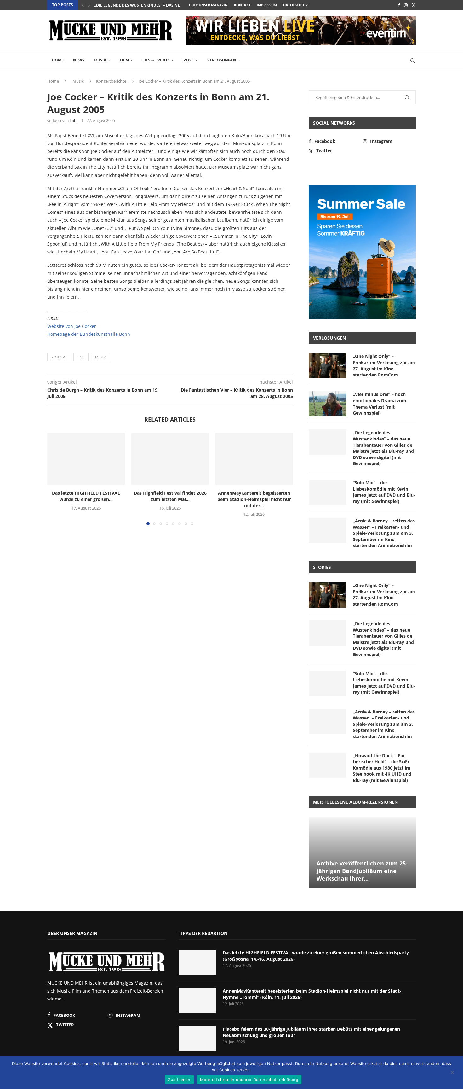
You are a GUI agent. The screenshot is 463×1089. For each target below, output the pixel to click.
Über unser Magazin (208, 5)
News (78, 60)
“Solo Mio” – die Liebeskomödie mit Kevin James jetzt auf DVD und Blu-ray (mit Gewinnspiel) (384, 492)
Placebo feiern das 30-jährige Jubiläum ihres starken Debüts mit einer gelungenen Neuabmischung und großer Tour (311, 1032)
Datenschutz (295, 5)
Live (80, 357)
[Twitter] (414, 5)
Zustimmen (179, 1079)
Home (58, 60)
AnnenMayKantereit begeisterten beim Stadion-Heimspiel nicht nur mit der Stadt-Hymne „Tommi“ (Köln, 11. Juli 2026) (312, 994)
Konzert (59, 357)
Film (124, 60)
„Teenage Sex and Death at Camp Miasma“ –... (140, 5)
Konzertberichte (111, 81)
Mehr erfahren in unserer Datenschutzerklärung (249, 1079)
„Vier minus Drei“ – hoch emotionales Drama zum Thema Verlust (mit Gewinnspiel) (379, 403)
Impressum (267, 5)
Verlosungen (221, 60)
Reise (188, 60)
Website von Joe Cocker (71, 326)
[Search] (412, 60)
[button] (82, 5)
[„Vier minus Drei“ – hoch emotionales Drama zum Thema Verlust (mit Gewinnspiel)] (327, 403)
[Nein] (452, 1073)
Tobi (73, 120)
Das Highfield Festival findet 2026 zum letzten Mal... (170, 496)
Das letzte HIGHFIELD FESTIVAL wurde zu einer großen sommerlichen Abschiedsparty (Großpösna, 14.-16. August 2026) (316, 956)
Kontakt (242, 5)
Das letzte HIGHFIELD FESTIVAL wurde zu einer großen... (86, 496)
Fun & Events (156, 60)
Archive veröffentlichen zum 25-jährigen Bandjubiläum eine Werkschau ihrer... (362, 870)
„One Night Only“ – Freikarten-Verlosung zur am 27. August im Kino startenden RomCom (384, 365)
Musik (100, 60)
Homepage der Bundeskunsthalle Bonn (88, 334)
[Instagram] (406, 5)
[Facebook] (399, 5)
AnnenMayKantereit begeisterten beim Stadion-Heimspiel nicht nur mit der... (254, 499)
